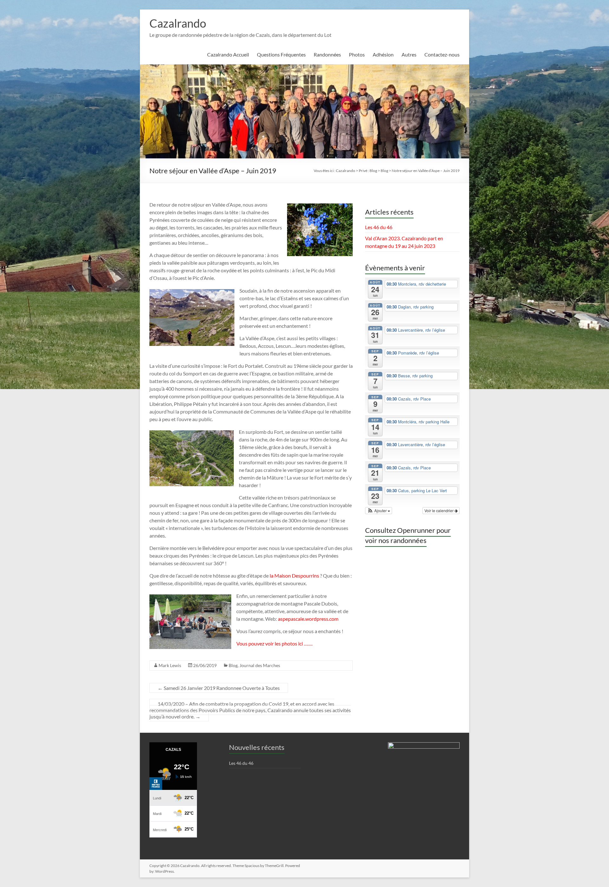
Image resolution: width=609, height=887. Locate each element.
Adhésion (383, 54)
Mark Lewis (170, 665)
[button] (378, 510)
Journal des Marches (259, 665)
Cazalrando (177, 23)
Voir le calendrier (439, 510)
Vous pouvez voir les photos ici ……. (274, 643)
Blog (233, 665)
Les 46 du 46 (378, 227)
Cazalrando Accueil (228, 54)
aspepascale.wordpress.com (308, 619)
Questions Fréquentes (281, 54)
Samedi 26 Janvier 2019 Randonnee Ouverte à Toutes (219, 688)
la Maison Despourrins (294, 576)
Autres (409, 54)
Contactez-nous (442, 54)
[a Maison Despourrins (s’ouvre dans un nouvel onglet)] (319, 576)
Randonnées (327, 54)
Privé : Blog (368, 170)
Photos (357, 54)
